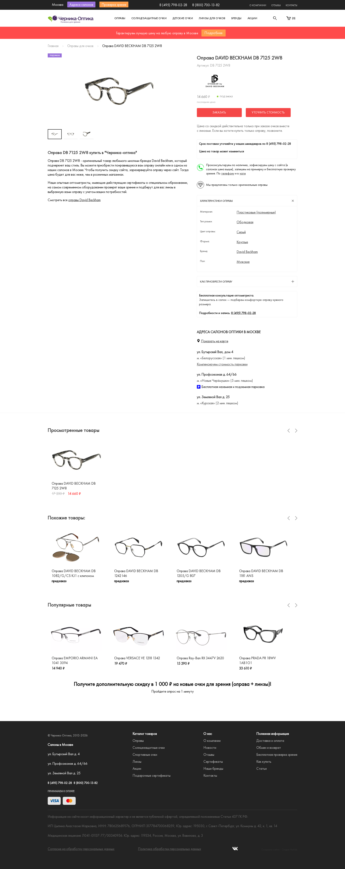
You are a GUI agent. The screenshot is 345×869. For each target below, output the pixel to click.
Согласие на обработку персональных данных (81, 848)
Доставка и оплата (270, 740)
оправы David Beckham (84, 200)
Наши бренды (213, 768)
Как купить (263, 761)
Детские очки (182, 18)
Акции (252, 18)
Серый (241, 232)
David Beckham (247, 252)
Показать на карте (214, 341)
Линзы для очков (212, 18)
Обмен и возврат (268, 747)
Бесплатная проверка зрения (276, 754)
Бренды (236, 18)
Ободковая (245, 222)
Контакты (291, 5)
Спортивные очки (145, 754)
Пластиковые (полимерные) (256, 212)
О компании (257, 5)
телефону (227, 173)
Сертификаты (213, 761)
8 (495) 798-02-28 (173, 5)
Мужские (243, 262)
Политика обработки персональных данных (169, 848)
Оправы (119, 18)
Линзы (137, 761)
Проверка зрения (114, 4)
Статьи (261, 768)
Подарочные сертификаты (152, 775)
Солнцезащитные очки (149, 18)
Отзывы (276, 5)
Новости (209, 747)
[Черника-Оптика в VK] (235, 850)
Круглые (242, 242)
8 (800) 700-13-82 (206, 5)
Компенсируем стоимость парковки (222, 364)
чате (243, 173)
